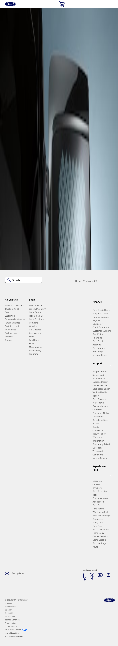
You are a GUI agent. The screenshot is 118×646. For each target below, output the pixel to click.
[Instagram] (108, 575)
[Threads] (84, 578)
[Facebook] (84, 575)
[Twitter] (92, 575)
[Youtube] (100, 575)
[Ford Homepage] (109, 600)
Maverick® (91, 281)
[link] (8, 603)
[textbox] (23, 280)
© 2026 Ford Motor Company (16, 600)
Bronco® (80, 281)
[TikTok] (92, 578)
